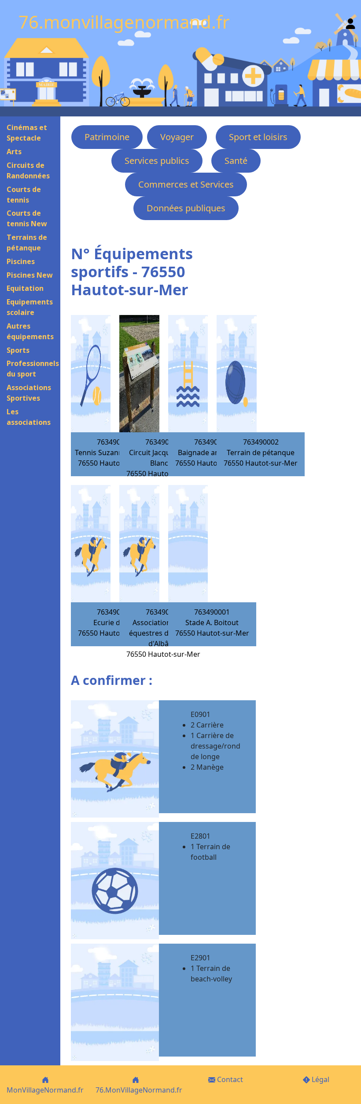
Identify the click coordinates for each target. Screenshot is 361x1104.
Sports (18, 350)
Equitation (25, 288)
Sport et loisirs (258, 137)
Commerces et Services (186, 184)
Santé (236, 161)
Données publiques (186, 208)
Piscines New (30, 275)
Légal (319, 1079)
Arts (14, 151)
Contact (229, 1079)
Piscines (21, 261)
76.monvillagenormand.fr (124, 22)
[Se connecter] (350, 22)
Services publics (157, 161)
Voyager (177, 137)
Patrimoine (107, 137)
